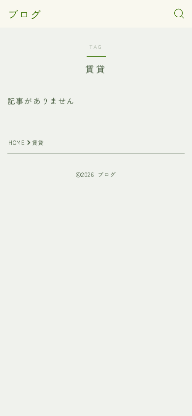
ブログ (24, 14)
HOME (16, 142)
